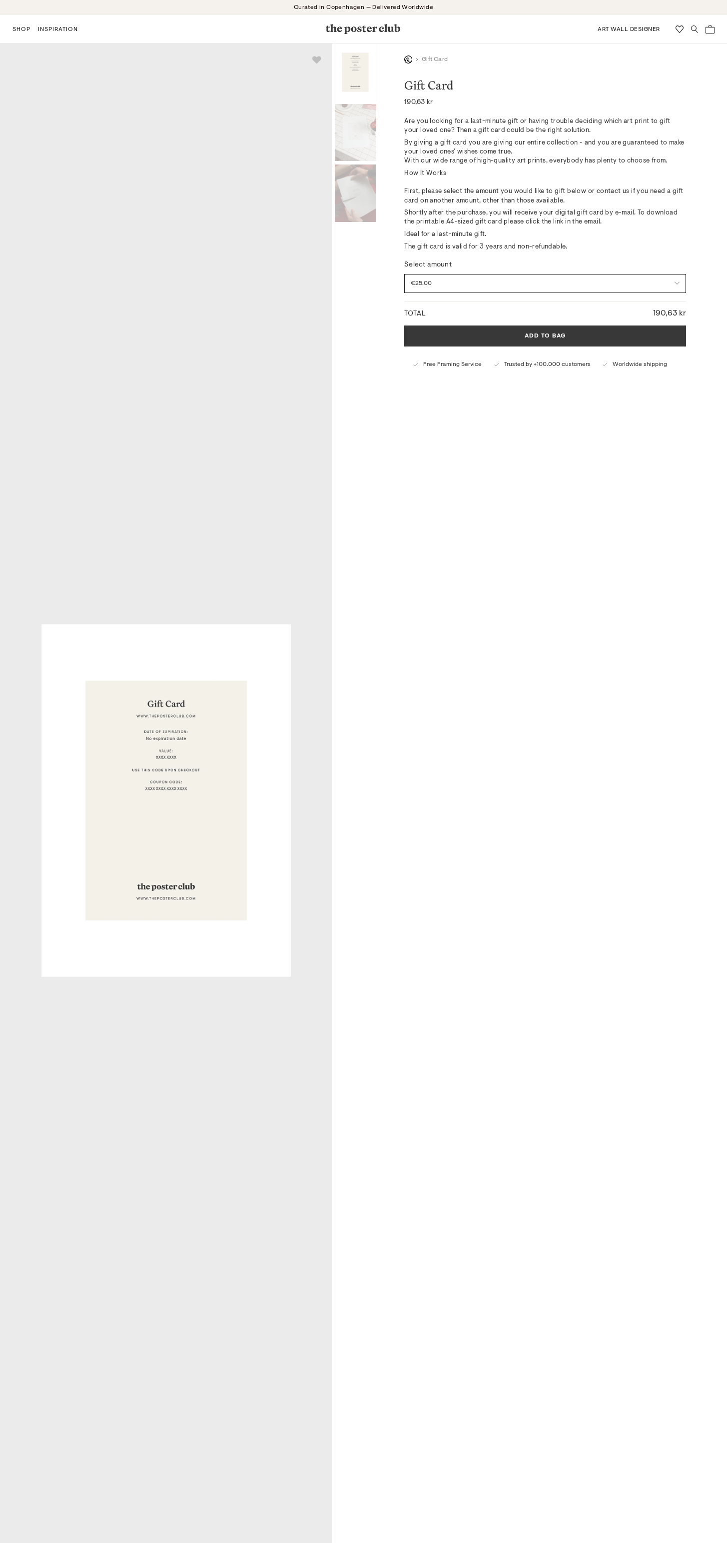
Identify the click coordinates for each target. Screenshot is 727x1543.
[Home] (408, 60)
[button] (21, 29)
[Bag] (710, 29)
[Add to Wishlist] (316, 60)
